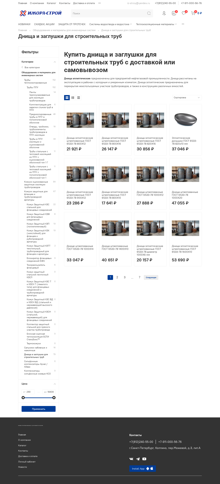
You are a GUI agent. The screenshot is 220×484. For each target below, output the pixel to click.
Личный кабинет (26, 461)
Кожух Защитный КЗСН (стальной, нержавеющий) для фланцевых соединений (39, 316)
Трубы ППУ (32, 87)
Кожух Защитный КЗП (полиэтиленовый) (38, 225)
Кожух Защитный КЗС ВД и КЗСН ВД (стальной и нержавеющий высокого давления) (40, 303)
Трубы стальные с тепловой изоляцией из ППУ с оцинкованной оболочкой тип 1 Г (40, 157)
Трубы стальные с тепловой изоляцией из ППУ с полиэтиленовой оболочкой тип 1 (40, 172)
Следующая (151, 277)
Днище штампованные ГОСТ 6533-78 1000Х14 (80, 247)
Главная (22, 3)
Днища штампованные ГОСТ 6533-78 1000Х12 (150, 193)
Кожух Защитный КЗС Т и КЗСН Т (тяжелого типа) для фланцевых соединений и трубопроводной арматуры (39, 288)
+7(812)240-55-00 (165, 3)
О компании (37, 3)
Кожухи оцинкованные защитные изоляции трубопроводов (36, 184)
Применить (38, 408)
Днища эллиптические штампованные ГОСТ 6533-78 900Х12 (80, 194)
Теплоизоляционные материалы (155, 24)
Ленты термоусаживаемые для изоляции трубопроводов (39, 96)
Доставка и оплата (84, 3)
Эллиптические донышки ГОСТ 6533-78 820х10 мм (184, 140)
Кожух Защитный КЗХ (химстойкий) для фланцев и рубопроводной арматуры (38, 236)
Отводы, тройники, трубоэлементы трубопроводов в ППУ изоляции (39, 130)
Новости (22, 467)
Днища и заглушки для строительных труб (36, 356)
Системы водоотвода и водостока (109, 24)
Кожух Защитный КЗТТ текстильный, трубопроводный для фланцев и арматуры (38, 250)
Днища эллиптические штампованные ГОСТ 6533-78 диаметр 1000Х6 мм (150, 250)
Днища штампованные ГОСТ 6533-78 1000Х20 (185, 194)
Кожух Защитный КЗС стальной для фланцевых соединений (39, 207)
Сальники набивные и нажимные (35, 349)
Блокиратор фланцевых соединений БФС (39, 259)
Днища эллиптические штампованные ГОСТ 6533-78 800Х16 (115, 140)
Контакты (64, 3)
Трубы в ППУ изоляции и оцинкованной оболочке (36, 143)
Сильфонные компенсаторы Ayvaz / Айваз (35, 364)
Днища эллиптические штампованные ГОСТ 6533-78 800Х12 (80, 140)
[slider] (23, 397)
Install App (139, 468)
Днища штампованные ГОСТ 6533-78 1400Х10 (115, 247)
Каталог (51, 3)
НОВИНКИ (24, 24)
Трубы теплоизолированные (35, 81)
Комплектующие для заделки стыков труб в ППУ (41, 107)
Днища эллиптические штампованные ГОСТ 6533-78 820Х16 (150, 140)
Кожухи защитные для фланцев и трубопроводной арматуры (36, 195)
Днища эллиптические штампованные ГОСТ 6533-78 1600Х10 (185, 248)
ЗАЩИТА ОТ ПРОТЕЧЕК (72, 24)
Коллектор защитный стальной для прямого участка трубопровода (38, 327)
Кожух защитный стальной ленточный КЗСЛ (37, 275)
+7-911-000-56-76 (191, 3)
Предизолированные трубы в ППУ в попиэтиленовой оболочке (40, 118)
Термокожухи (34, 343)
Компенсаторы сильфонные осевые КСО (37, 372)
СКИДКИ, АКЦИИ (44, 24)
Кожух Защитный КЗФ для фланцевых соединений (38, 217)
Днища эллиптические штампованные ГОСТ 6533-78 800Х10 (115, 194)
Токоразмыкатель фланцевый (36, 266)
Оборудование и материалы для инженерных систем (64, 30)
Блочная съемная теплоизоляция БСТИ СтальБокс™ (38, 336)
